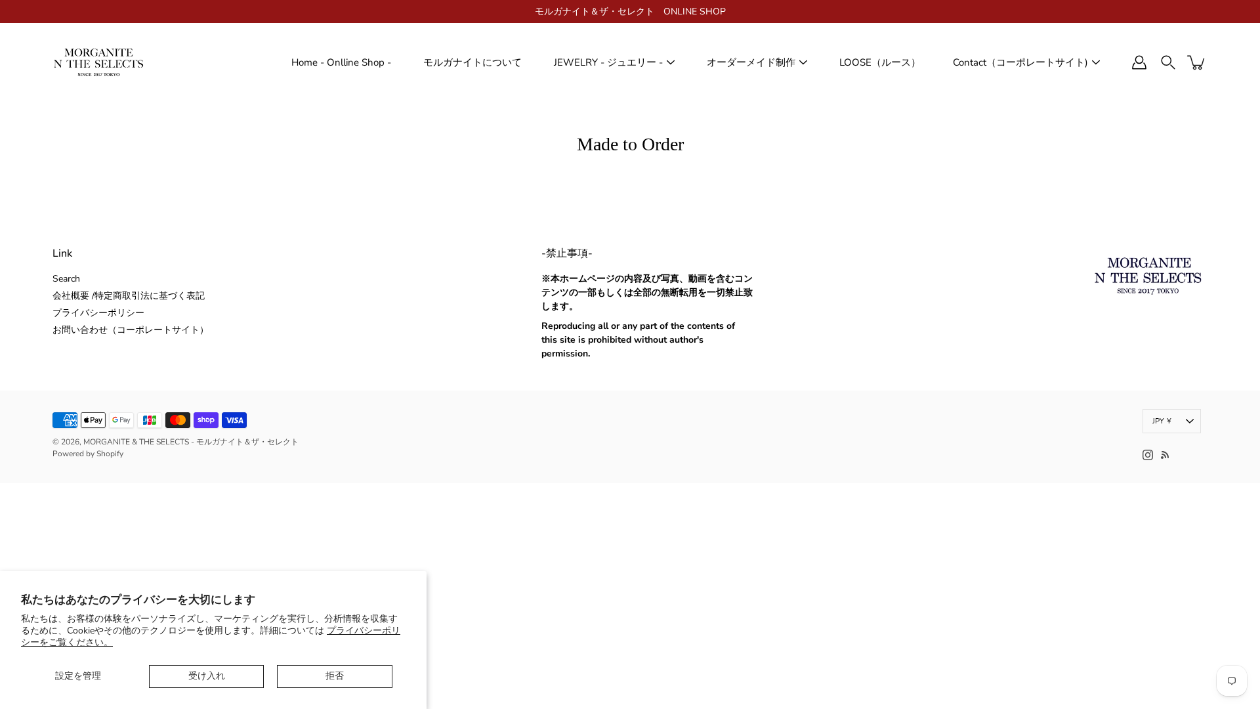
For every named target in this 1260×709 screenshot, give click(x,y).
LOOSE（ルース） (880, 62)
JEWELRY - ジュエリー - (608, 62)
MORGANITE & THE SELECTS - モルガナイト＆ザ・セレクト (191, 442)
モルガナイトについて (472, 62)
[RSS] (1165, 455)
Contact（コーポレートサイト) (1020, 62)
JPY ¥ (1161, 421)
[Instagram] (1148, 455)
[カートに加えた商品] (1197, 62)
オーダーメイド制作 (751, 62)
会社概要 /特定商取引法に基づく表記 (128, 296)
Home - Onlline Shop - (341, 62)
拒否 (335, 676)
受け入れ (206, 676)
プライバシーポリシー (98, 313)
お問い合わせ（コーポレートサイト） (130, 330)
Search (66, 278)
